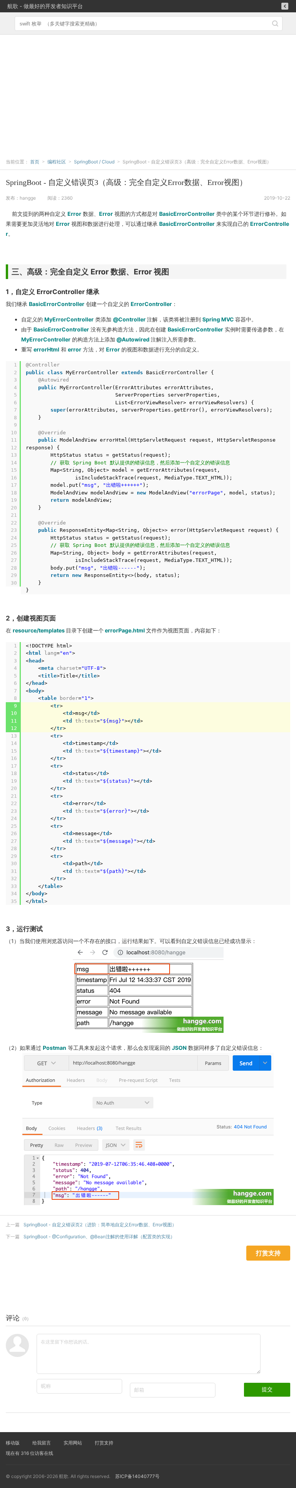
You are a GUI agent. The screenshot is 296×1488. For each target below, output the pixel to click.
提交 (267, 1389)
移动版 (13, 1443)
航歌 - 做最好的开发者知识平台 (45, 6)
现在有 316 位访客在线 (29, 1453)
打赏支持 (104, 1443)
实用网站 (73, 1443)
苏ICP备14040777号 (137, 1476)
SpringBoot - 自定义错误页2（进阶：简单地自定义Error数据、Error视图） (100, 1224)
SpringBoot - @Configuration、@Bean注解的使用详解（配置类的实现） (99, 1236)
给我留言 (41, 1443)
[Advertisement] (148, 92)
